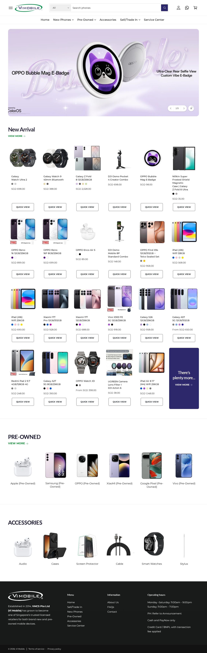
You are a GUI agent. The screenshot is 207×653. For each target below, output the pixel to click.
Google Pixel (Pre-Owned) (151, 485)
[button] (10, 8)
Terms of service (36, 649)
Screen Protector (87, 563)
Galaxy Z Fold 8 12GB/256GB (84, 178)
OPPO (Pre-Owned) (87, 483)
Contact (112, 611)
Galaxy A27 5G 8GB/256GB (52, 383)
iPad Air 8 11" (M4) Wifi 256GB (149, 383)
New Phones (62, 19)
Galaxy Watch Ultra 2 (19, 178)
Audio (23, 563)
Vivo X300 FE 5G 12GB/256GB (117, 319)
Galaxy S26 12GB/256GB (147, 319)
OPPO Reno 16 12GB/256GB (19, 252)
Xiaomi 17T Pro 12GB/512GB (53, 319)
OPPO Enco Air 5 (85, 250)
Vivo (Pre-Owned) (184, 483)
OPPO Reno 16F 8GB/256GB (52, 252)
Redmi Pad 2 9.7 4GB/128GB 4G (20, 383)
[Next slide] (184, 108)
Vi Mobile (20, 649)
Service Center (76, 625)
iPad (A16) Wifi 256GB (17, 319)
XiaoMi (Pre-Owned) (119, 483)
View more (16, 443)
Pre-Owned (85, 19)
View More (15, 136)
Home (71, 602)
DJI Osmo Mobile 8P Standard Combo (118, 253)
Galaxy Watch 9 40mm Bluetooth (54, 178)
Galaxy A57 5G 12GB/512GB (181, 319)
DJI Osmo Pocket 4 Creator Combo (118, 178)
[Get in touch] (187, 8)
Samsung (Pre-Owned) (55, 485)
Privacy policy (54, 649)
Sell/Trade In (129, 19)
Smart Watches (152, 563)
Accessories (74, 621)
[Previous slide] (171, 108)
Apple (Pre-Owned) (23, 483)
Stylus (184, 563)
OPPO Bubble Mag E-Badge (148, 178)
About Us (113, 602)
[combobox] (120, 8)
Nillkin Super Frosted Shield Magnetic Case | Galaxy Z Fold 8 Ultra (181, 183)
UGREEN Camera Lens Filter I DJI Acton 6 (117, 384)
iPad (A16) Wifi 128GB (178, 252)
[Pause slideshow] (191, 108)
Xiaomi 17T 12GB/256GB (83, 319)
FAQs (110, 607)
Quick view (23, 207)
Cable (119, 563)
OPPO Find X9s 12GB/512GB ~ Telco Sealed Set (149, 253)
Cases (55, 563)
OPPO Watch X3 (85, 381)
